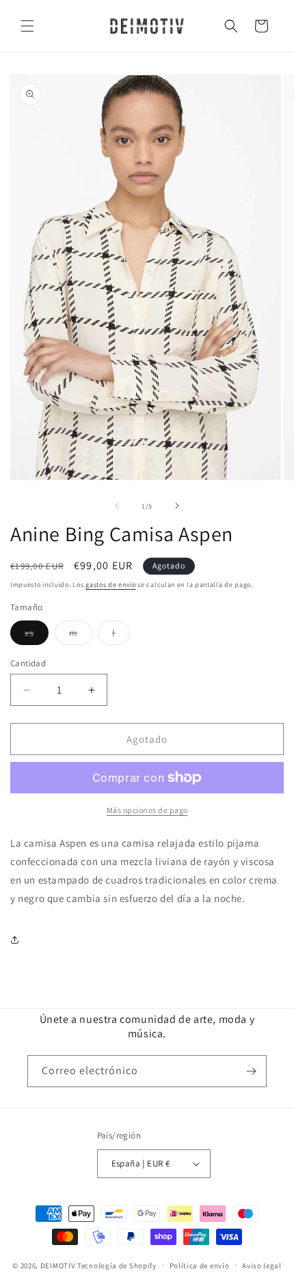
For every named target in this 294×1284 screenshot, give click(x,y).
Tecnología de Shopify (117, 1265)
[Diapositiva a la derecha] (177, 506)
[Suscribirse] (251, 1071)
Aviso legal (262, 1265)
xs (37, 635)
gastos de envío (110, 584)
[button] (27, 26)
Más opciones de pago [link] (147, 810)
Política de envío (200, 1265)
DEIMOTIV (58, 1265)
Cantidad (28, 663)
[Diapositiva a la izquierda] (117, 506)
